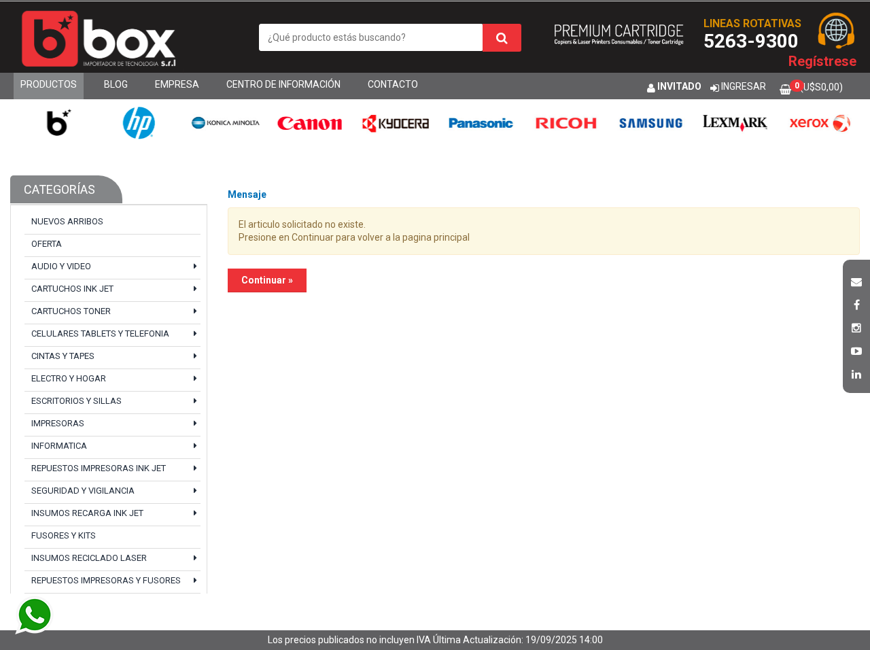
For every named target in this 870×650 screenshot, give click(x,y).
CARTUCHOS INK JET (72, 289)
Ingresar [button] (743, 86)
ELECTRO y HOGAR (68, 378)
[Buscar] (502, 38)
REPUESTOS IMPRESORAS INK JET (98, 468)
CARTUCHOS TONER (71, 311)
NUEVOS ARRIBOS (67, 221)
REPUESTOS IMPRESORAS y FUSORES (106, 580)
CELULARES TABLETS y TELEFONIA (100, 333)
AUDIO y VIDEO (61, 266)
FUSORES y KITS (63, 535)
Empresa (177, 84)
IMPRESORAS (57, 423)
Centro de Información (283, 84)
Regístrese (822, 61)
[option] (54, 123)
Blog (116, 84)
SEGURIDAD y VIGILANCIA (83, 490)
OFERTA (46, 244)
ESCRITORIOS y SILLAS (76, 401)
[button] (856, 280)
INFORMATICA (59, 446)
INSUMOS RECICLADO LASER (89, 558)
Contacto (393, 84)
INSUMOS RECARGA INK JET (87, 513)
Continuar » (267, 280)
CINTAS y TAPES (62, 356)
